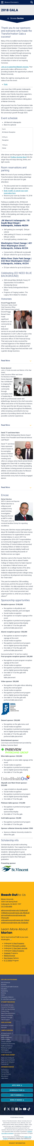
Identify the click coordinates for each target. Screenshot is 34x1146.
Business (3, 984)
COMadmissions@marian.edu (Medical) (15, 913)
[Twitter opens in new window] (8, 1109)
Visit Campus (5, 1070)
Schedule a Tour (16, 1090)
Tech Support (5, 1050)
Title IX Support (5, 1019)
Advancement (5, 1035)
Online (3, 995)
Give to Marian (16, 1095)
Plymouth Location (19, 946)
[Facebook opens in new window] (5, 1109)
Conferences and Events (8, 1043)
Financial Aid (4, 1064)
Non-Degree (8, 958)
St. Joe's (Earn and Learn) (8, 999)
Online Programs (18, 951)
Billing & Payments (6, 1037)
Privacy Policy (5, 1011)
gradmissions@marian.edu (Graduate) (14, 923)
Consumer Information (7, 1007)
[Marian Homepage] (12, 2)
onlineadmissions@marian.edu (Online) (15, 920)
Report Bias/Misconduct (8, 1013)
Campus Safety (5, 1039)
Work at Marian (16, 1100)
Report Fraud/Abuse (7, 1015)
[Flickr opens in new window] (16, 1109)
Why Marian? (4, 1076)
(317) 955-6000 (6, 906)
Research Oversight (6, 1017)
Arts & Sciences (5, 982)
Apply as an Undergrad (7, 1058)
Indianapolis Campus (7, 1025)
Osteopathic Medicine (7, 997)
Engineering (4, 991)
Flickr (6, 84)
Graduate (7, 953)
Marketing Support (6, 1048)
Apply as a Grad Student (8, 1060)
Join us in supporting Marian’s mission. (15, 67)
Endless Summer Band (19, 157)
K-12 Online (8, 960)
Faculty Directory (6, 1074)
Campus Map (5, 1072)
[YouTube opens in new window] (24, 1109)
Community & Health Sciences (9, 986)
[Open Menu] (3, 2)
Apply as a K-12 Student (8, 1062)
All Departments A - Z (7, 1033)
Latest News (4, 1078)
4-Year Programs (18, 943)
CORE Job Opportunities (8, 1009)
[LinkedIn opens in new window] (20, 1109)
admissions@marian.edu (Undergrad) (14, 910)
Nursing (3, 993)
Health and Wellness (7, 1046)
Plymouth (4, 1027)
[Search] (31, 2)
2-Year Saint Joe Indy (19, 948)
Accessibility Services (7, 1005)
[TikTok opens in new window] (29, 1109)
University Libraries (6, 1052)
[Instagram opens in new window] (12, 1109)
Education (4, 989)
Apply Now (16, 1085)
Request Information (17, 1143)
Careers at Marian (6, 1041)
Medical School (9, 956)
